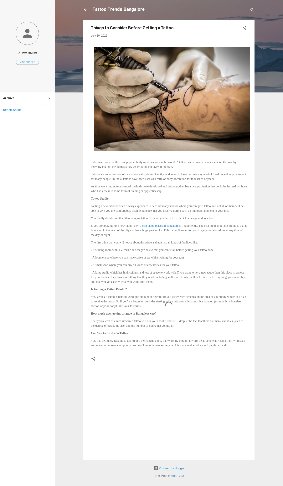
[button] (244, 28)
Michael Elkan (177, 476)
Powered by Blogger (171, 468)
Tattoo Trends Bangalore (118, 9)
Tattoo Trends (27, 52)
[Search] (252, 10)
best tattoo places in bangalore (160, 225)
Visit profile (27, 62)
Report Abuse (12, 110)
